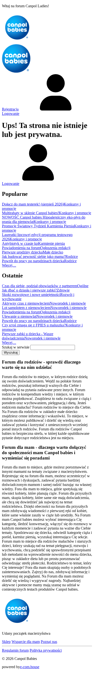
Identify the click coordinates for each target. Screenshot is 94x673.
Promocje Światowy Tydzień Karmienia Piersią (38, 226)
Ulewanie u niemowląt (19, 316)
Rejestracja (10, 109)
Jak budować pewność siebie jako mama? (33, 256)
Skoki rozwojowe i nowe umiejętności (31, 295)
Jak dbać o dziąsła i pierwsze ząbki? (29, 290)
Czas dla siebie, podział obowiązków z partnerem (39, 286)
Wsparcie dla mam (26, 642)
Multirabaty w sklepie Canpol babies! (30, 213)
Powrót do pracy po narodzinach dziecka (33, 261)
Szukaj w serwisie (15, 347)
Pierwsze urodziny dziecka (22, 252)
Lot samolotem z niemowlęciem (26, 308)
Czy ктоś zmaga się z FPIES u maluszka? (34, 325)
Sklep (6, 642)
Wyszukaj (11, 352)
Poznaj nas (49, 642)
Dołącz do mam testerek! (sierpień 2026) (33, 204)
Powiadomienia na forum (21, 248)
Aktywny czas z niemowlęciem (26, 303)
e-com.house (29, 667)
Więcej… (9, 265)
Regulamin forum (15, 650)
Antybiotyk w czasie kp (20, 243)
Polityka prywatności (46, 650)
